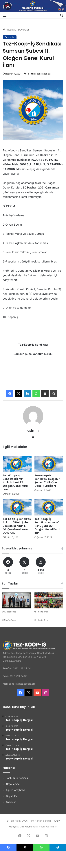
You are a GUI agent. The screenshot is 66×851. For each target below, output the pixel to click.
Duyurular (23, 29)
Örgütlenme (13, 784)
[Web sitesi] (33, 437)
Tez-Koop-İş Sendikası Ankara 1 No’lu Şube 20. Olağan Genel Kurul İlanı (47, 526)
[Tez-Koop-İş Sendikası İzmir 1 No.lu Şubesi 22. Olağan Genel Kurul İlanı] (17, 464)
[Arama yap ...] (61, 16)
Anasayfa (10, 29)
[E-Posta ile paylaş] (45, 393)
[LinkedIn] (27, 393)
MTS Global (25, 826)
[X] (18, 393)
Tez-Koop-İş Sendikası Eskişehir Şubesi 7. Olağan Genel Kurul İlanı (47, 481)
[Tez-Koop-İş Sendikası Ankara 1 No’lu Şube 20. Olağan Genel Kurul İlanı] (48, 507)
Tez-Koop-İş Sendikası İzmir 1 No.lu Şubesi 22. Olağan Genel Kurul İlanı (15, 482)
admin (33, 430)
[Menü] (4, 16)
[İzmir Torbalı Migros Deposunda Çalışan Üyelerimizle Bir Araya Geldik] (48, 600)
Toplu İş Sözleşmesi (17, 777)
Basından (11, 802)
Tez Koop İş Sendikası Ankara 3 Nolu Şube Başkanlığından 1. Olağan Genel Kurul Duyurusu (17, 526)
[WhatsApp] (36, 393)
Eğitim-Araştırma (15, 790)
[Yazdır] (53, 393)
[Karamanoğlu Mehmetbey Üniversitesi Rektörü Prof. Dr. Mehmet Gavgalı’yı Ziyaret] (16, 600)
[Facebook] (9, 393)
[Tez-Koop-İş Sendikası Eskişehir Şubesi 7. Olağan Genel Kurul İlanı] (48, 464)
